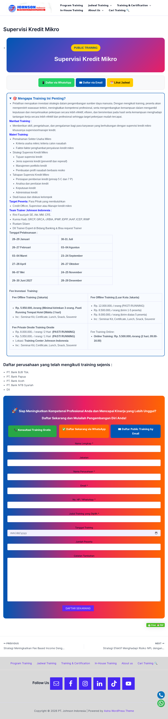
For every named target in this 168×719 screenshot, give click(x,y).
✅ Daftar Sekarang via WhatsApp (84, 429)
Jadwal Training (98, 5)
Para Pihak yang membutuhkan (85, 222)
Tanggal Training (84, 527)
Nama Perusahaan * (84, 471)
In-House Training (71, 10)
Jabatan (84, 457)
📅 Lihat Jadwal (120, 82)
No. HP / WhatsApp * (84, 499)
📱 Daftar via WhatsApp (56, 82)
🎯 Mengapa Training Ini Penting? (39, 98)
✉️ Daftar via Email (90, 82)
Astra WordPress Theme (119, 710)
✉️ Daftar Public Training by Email (135, 431)
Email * (84, 485)
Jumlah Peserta (84, 541)
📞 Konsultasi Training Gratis (32, 429)
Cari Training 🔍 (119, 10)
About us (94, 10)
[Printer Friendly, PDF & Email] (155, 625)
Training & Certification (132, 5)
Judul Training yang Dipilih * (84, 513)
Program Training (71, 5)
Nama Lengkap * (84, 443)
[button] (110, 5)
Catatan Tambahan (84, 555)
